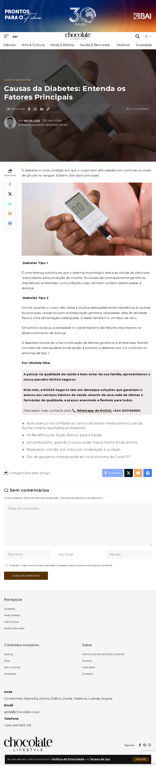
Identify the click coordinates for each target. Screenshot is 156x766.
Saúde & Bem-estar (17, 80)
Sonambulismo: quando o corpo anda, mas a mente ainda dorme (81, 442)
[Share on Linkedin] (41, 109)
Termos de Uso (100, 759)
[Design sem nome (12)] (78, 16)
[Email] (10, 213)
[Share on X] (10, 194)
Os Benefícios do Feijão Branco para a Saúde (64, 435)
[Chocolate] (78, 36)
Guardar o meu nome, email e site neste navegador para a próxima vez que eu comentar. (61, 565)
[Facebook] (140, 745)
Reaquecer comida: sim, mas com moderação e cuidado (73, 449)
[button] (141, 759)
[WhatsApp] (149, 745)
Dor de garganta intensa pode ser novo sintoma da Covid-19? (78, 457)
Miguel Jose (32, 120)
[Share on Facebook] (29, 109)
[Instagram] (144, 745)
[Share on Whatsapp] (35, 109)
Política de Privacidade (68, 759)
